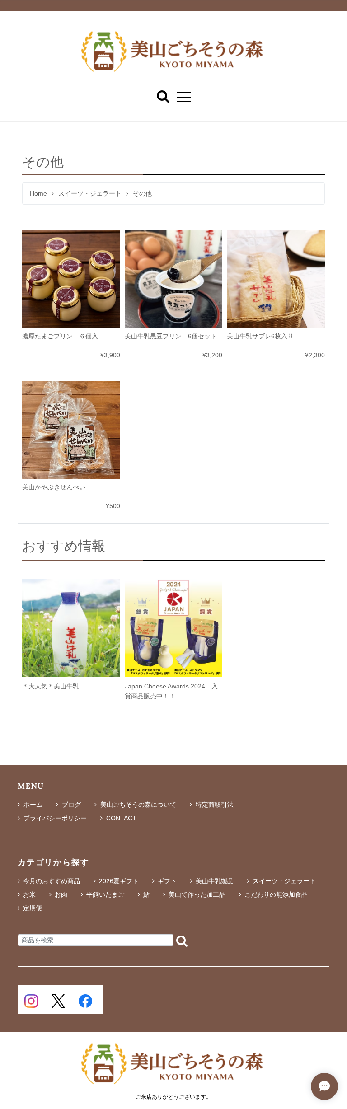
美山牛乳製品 (215, 880)
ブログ (71, 804)
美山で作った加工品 (197, 894)
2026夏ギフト (119, 880)
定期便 (32, 908)
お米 (29, 894)
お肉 (61, 894)
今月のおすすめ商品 (51, 880)
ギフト (167, 880)
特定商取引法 (215, 804)
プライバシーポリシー (55, 818)
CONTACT (121, 818)
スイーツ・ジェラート (90, 193)
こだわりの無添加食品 (276, 894)
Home (38, 193)
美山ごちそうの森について (138, 804)
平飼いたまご (105, 894)
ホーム (32, 804)
